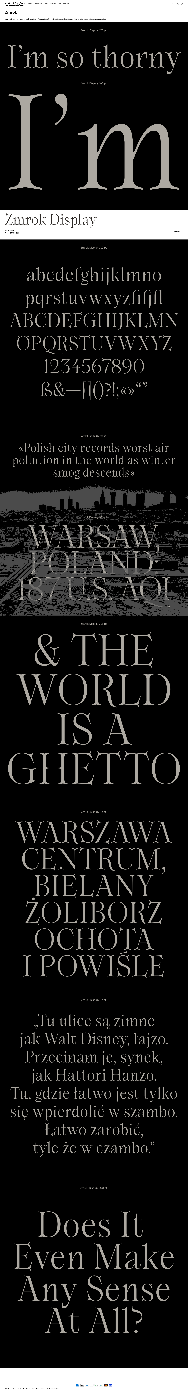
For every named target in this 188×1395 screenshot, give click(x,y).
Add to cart (178, 231)
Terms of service (40, 1388)
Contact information (53, 1388)
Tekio (11, 1389)
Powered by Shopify (18, 1389)
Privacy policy (30, 1388)
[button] (173, 4)
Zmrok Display (9, 230)
